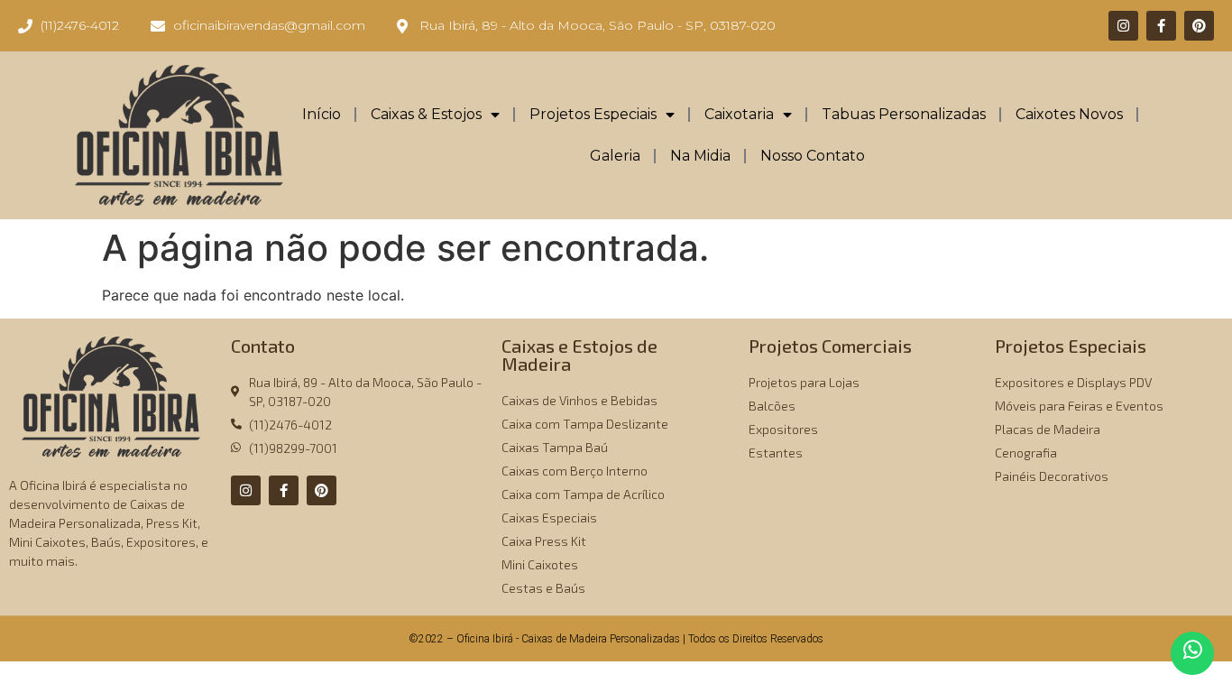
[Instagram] (1123, 26)
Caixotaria (739, 114)
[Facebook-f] (1161, 26)
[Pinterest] (1199, 26)
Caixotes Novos (1069, 114)
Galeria (615, 155)
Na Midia (700, 155)
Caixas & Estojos (426, 114)
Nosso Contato (812, 155)
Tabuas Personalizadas (904, 114)
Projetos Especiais (593, 114)
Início (321, 114)
